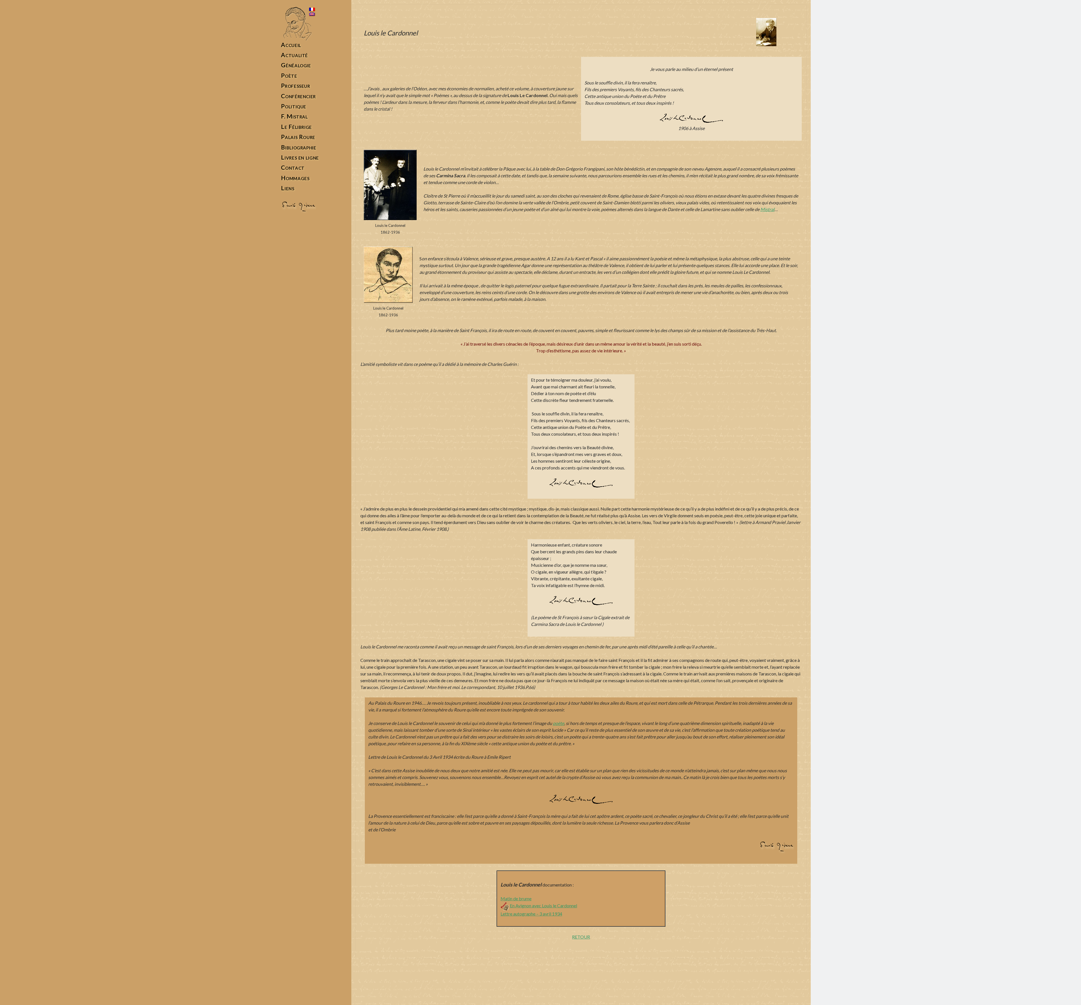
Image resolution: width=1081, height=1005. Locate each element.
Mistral (767, 209)
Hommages (295, 178)
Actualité (294, 55)
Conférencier (298, 96)
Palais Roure (298, 137)
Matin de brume (516, 898)
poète (558, 723)
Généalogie (296, 65)
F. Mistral (294, 116)
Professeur (295, 86)
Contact (292, 168)
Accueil (291, 45)
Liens (287, 188)
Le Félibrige (296, 127)
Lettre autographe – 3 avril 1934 (531, 913)
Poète (289, 76)
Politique (293, 106)
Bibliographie (298, 147)
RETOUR (581, 936)
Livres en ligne (300, 157)
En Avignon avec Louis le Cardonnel (543, 905)
